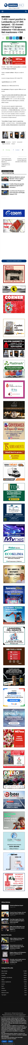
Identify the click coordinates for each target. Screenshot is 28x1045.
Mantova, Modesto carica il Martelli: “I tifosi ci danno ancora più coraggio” (17, 178)
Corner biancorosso (4, 180)
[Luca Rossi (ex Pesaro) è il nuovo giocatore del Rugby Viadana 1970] (5, 192)
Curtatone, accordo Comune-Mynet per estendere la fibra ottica (20, 160)
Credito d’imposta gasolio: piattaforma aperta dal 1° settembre (16, 185)
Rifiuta (10, 1041)
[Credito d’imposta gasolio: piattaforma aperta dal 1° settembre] (5, 185)
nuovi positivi (19, 142)
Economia (3, 187)
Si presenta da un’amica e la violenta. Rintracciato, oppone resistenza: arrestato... (17, 947)
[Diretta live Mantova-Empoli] (5, 907)
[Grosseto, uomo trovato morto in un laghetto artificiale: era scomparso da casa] (5, 961)
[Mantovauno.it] (14, 5)
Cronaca (7, 14)
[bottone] (14, 261)
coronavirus (8, 142)
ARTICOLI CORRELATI (7, 171)
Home (3, 14)
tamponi (13, 143)
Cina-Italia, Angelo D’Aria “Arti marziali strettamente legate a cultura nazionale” (17, 921)
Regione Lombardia (6, 143)
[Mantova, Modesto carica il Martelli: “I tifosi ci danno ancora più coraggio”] (5, 178)
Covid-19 (14, 142)
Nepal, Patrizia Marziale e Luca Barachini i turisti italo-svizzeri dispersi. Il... (17, 928)
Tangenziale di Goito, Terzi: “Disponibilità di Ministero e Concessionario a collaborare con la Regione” (6, 162)
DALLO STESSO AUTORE (8, 173)
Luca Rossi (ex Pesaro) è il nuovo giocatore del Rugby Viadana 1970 (17, 192)
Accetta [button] (4, 1041)
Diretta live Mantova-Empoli (16, 905)
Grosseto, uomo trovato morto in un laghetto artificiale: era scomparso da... (18, 961)
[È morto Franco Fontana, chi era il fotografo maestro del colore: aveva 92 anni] (5, 914)
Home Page (7, 16)
